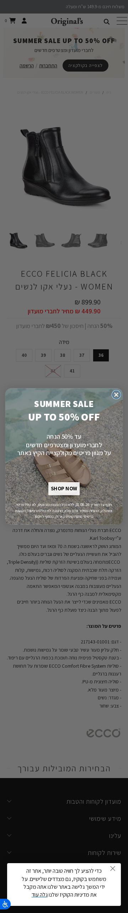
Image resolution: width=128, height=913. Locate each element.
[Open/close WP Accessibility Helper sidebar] (5, 904)
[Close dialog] (116, 395)
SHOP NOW (64, 488)
